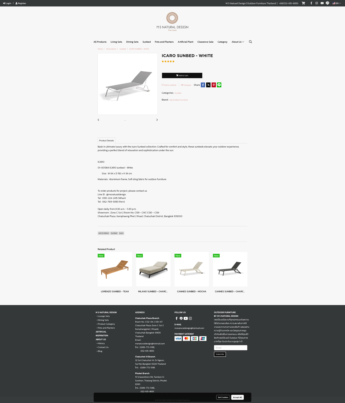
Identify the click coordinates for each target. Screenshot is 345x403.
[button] (250, 41)
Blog (100, 351)
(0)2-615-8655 (144, 350)
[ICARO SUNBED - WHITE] (128, 84)
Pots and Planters (164, 42)
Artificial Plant (185, 42)
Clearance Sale (205, 42)
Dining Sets (132, 42)
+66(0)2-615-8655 (288, 3)
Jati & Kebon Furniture (178, 99)
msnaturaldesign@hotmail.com (189, 328)
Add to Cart (183, 75)
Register (21, 3)
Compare (187, 85)
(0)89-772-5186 (147, 347)
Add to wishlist (170, 85)
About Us (237, 42)
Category (222, 42)
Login (8, 3)
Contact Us (103, 347)
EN (337, 3)
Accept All (237, 397)
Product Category (106, 323)
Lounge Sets (104, 316)
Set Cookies (223, 397)
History (101, 343)
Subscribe (220, 354)
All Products (100, 42)
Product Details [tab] (106, 140)
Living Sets (116, 42)
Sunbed (147, 42)
